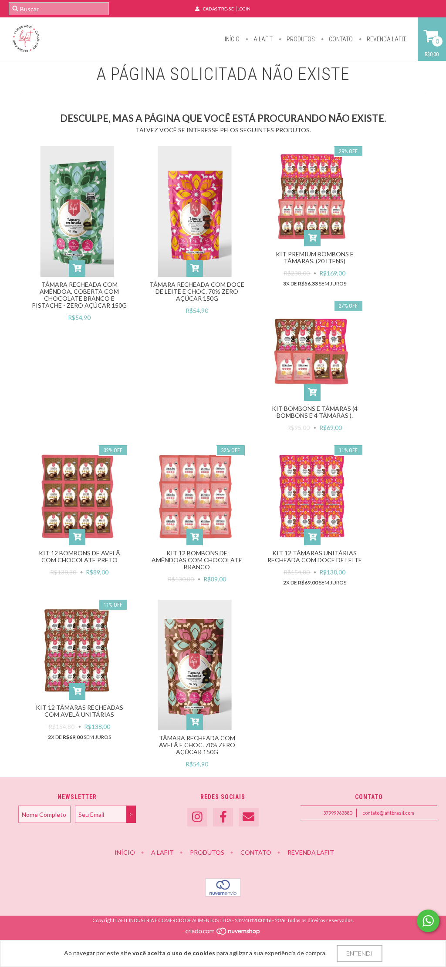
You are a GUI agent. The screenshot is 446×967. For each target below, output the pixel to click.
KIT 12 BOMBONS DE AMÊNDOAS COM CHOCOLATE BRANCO (197, 560)
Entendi (359, 953)
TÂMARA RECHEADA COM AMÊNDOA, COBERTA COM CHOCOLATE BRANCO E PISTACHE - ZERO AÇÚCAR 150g (79, 295)
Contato (340, 39)
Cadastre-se (218, 8)
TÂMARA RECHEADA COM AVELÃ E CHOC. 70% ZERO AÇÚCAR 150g (197, 744)
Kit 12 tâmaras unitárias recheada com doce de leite (314, 556)
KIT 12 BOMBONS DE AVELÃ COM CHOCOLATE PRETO (79, 556)
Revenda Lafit (385, 39)
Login (243, 8)
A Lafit (262, 39)
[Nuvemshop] (223, 933)
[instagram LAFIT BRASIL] (197, 817)
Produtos (300, 39)
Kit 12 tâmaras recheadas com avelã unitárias (79, 711)
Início (232, 39)
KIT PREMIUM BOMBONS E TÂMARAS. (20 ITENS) (315, 257)
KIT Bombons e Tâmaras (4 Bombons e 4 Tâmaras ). (315, 412)
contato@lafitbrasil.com (388, 813)
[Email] (249, 817)
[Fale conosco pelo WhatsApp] (428, 921)
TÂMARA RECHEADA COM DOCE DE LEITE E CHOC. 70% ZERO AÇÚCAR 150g (196, 291)
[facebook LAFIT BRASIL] (223, 817)
